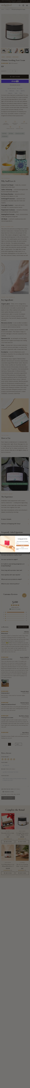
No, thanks (22, 547)
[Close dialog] (29, 536)
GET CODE (22, 545)
